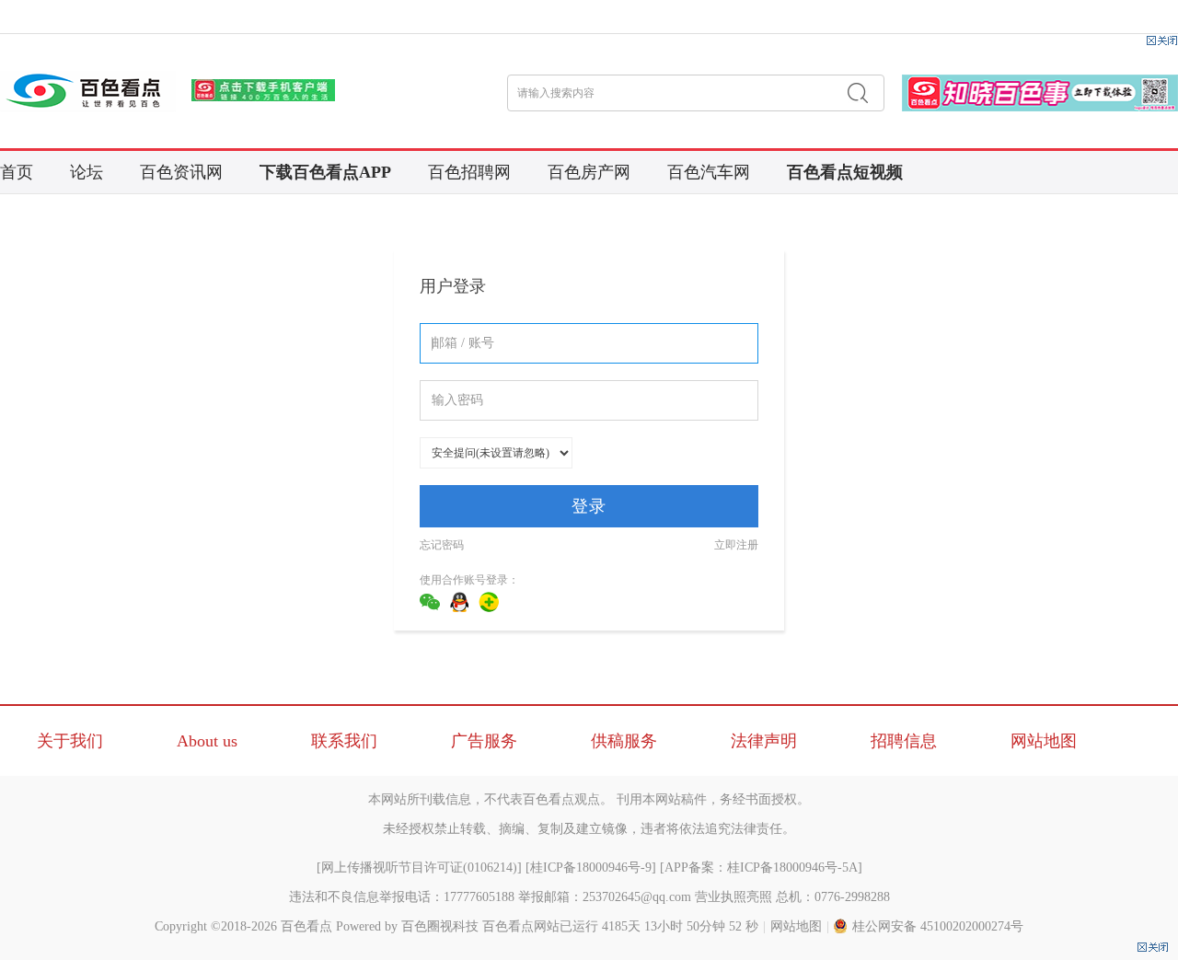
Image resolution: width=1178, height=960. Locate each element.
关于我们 (70, 741)
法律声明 (764, 741)
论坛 (86, 172)
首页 (16, 172)
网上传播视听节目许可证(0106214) (419, 867)
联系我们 (344, 741)
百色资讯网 (181, 172)
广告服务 (484, 741)
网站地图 (1044, 741)
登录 (589, 506)
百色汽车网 (708, 172)
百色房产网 (589, 172)
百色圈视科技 (440, 926)
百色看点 (306, 926)
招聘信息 (904, 741)
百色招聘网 (469, 172)
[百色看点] (88, 91)
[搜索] (858, 92)
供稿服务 (624, 741)
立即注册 (736, 544)
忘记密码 (442, 544)
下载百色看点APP (325, 172)
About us (207, 741)
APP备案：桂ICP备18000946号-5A (761, 867)
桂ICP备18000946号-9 (591, 867)
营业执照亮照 (733, 897)
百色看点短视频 (845, 172)
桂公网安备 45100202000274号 (937, 926)
